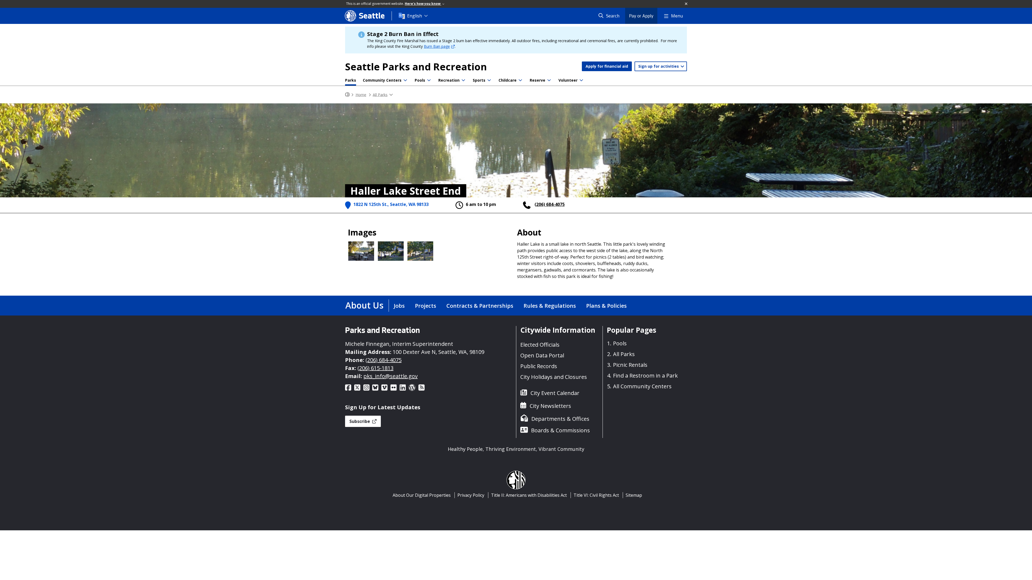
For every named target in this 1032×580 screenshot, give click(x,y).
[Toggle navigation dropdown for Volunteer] (581, 80)
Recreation (449, 80)
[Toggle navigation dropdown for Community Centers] (405, 80)
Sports (479, 80)
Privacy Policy (470, 495)
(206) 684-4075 (550, 204)
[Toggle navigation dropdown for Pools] (429, 80)
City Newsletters (550, 405)
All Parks (380, 94)
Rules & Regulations (550, 305)
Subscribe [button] (360, 421)
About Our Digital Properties (422, 495)
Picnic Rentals (630, 364)
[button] (686, 4)
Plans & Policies (606, 305)
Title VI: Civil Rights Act (596, 495)
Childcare (508, 80)
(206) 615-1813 (375, 368)
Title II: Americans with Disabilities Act (529, 495)
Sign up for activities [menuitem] (659, 66)
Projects (425, 305)
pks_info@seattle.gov (390, 376)
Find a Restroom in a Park (645, 375)
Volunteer (568, 80)
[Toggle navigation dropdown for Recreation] (463, 80)
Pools (420, 80)
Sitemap (634, 495)
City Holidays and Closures (553, 376)
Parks (350, 80)
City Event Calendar (555, 393)
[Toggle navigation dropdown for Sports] (489, 80)
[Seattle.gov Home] (347, 94)
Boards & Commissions (560, 430)
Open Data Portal (542, 355)
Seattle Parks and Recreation (416, 66)
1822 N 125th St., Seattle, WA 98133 (391, 204)
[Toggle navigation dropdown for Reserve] (549, 80)
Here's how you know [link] (423, 3)
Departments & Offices (560, 418)
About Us (364, 305)
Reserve (537, 80)
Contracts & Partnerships (479, 305)
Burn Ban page (437, 46)
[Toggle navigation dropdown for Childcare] (520, 80)
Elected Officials (540, 344)
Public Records (538, 366)
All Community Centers (642, 386)
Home (361, 94)
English (414, 16)
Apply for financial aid (607, 66)
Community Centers (382, 80)
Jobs (399, 305)
